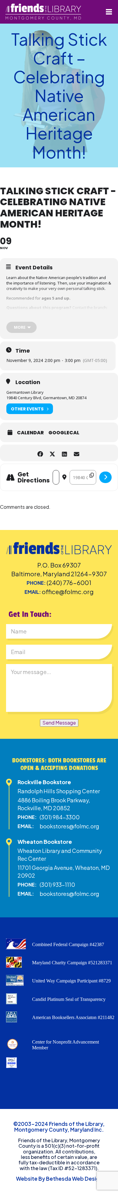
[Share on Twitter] (52, 453)
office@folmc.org (67, 591)
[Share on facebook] (40, 453)
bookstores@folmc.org (69, 826)
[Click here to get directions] (105, 477)
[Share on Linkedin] (64, 453)
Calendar (30, 433)
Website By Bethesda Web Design (59, 1178)
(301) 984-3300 (60, 817)
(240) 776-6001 (69, 582)
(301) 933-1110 (57, 884)
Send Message (59, 722)
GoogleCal (63, 433)
